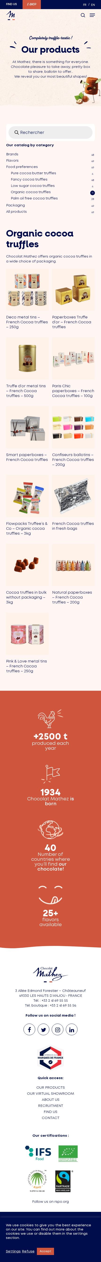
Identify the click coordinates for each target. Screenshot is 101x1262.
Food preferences (22, 167)
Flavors (12, 160)
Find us (50, 1112)
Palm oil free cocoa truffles (34, 198)
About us (50, 1100)
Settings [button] (13, 1251)
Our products (50, 1087)
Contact (50, 1118)
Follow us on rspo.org (50, 1201)
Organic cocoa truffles (31, 192)
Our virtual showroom (50, 1093)
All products (16, 211)
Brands (12, 154)
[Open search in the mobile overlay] (50, 132)
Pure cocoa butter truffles (33, 173)
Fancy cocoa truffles (29, 179)
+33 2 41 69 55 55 (55, 1000)
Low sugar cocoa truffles (33, 186)
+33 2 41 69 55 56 (63, 1005)
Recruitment (50, 1106)
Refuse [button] (28, 1251)
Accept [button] (45, 1251)
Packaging (15, 205)
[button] (92, 15)
